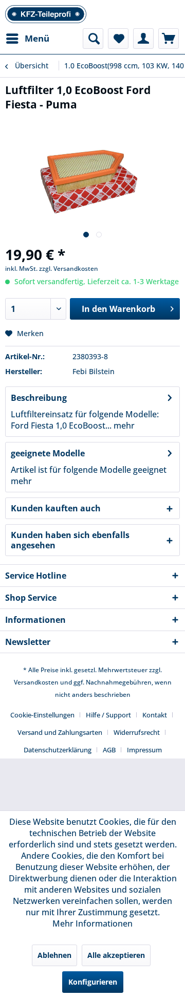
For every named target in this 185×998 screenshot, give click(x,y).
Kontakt (154, 714)
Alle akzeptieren (116, 955)
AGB (109, 749)
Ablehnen (54, 955)
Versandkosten (36, 682)
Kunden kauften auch (56, 508)
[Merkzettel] (118, 38)
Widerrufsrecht (137, 732)
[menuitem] (27, 38)
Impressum (144, 749)
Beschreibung (39, 397)
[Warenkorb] (168, 38)
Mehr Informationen (92, 923)
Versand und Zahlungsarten (59, 732)
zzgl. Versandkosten (68, 268)
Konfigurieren (92, 982)
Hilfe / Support (108, 714)
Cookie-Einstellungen (42, 714)
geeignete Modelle (48, 453)
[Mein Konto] (143, 38)
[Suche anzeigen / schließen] (93, 38)
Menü (37, 38)
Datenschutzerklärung (57, 749)
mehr (123, 425)
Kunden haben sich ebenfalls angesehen (70, 540)
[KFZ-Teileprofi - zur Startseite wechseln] (45, 14)
